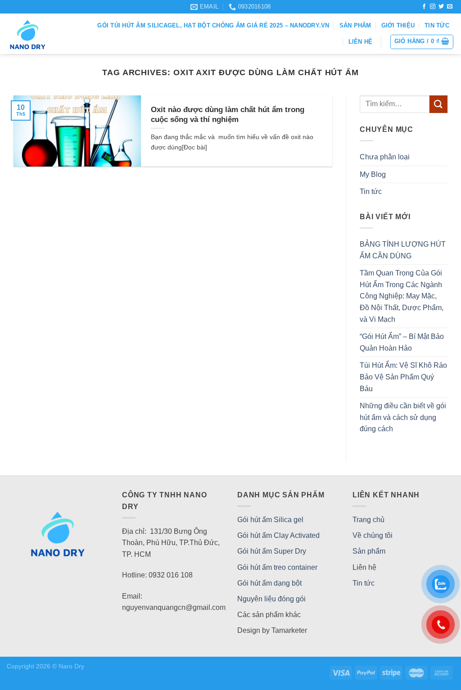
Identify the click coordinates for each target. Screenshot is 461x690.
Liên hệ (360, 41)
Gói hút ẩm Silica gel (270, 519)
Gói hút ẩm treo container (277, 567)
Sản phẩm (355, 25)
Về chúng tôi (373, 535)
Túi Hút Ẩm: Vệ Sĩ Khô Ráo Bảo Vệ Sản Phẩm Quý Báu (403, 376)
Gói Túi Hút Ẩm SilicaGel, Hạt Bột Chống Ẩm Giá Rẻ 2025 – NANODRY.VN (213, 25)
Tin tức (437, 25)
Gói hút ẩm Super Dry (271, 551)
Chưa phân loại (385, 157)
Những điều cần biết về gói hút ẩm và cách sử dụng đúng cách (403, 417)
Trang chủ (368, 519)
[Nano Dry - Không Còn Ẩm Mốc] (41, 34)
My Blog (373, 174)
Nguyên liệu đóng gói (271, 599)
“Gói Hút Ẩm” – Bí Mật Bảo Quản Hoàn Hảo (402, 342)
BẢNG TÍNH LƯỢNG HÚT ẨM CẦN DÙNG (403, 250)
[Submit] (438, 104)
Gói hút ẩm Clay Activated (278, 535)
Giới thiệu (398, 25)
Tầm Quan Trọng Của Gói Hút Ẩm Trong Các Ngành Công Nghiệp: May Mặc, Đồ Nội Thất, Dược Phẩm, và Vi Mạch (401, 296)
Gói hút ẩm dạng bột (269, 583)
